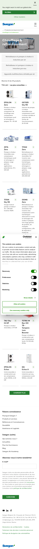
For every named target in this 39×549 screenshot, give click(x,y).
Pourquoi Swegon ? (9, 416)
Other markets (19, 17)
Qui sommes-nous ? (9, 439)
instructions (30, 482)
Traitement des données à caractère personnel (17, 530)
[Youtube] (3, 511)
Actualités (6, 442)
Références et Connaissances (13, 422)
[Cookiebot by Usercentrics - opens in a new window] (24, 237)
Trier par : (5, 85)
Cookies (26, 527)
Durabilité (6, 425)
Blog (4, 448)
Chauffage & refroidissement (10, 32)
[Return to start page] (8, 24)
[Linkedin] (7, 511)
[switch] (34, 277)
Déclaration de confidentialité (12, 527)
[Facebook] (11, 511)
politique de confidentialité (22, 488)
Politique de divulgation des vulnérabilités (16, 533)
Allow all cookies (19, 304)
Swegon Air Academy (10, 451)
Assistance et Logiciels (10, 428)
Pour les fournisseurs (10, 445)
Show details (28, 298)
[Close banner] (36, 237)
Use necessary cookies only (19, 310)
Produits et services (9, 419)
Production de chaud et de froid (14, 30)
